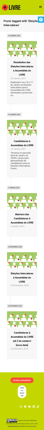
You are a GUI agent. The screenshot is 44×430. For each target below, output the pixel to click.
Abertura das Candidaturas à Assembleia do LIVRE (22, 218)
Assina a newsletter (22, 380)
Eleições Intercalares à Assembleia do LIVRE (22, 277)
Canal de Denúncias (22, 391)
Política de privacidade (29, 426)
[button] (41, 20)
